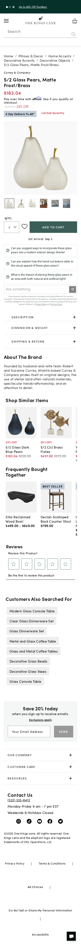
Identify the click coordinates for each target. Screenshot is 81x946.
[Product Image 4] (55, 203)
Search (14, 31)
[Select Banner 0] (7, 7)
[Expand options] (74, 317)
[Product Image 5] (66, 203)
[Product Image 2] (32, 203)
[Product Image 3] (43, 203)
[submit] (73, 34)
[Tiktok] (30, 821)
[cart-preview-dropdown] (74, 21)
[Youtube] (40, 821)
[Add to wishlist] (24, 226)
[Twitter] (61, 821)
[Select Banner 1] (10, 7)
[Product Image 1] (21, 203)
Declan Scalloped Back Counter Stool (56, 519)
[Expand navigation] (9, 20)
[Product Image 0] (9, 203)
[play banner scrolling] (13, 7)
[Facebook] (51, 821)
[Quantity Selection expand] (15, 227)
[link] (40, 317)
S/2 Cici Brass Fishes (52, 449)
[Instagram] (19, 821)
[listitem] (32, 611)
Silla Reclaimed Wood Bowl (18, 519)
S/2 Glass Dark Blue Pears (17, 449)
